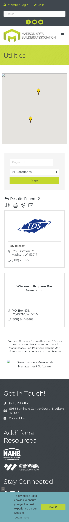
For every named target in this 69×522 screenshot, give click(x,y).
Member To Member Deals (40, 344)
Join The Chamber (51, 351)
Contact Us (51, 347)
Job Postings (34, 347)
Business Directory (18, 341)
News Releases (41, 341)
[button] (30, 119)
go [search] (36, 180)
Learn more (22, 517)
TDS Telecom (16, 245)
